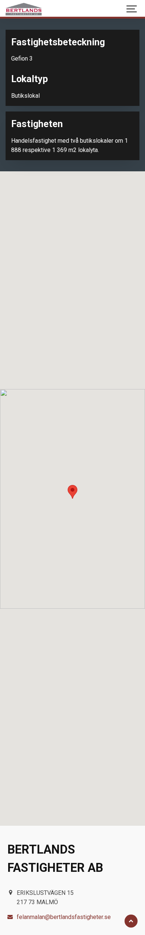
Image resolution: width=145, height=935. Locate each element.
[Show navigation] (132, 9)
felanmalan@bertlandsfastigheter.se (64, 917)
